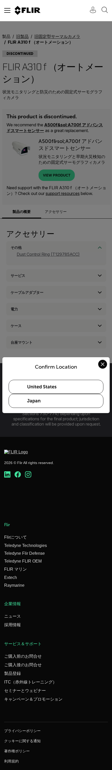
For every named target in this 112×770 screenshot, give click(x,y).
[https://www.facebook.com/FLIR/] (18, 474)
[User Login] (90, 10)
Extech (10, 577)
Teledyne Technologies (25, 545)
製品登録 (12, 673)
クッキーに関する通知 (22, 741)
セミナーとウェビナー (25, 690)
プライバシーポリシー (22, 731)
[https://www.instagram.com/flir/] (28, 474)
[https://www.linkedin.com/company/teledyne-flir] (7, 474)
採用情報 (12, 625)
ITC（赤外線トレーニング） (30, 682)
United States (42, 386)
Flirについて (15, 537)
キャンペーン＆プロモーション (33, 699)
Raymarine (14, 585)
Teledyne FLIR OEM (23, 561)
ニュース (12, 616)
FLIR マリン (15, 569)
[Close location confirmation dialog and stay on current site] (102, 364)
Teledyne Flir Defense (24, 553)
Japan (34, 400)
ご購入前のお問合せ (23, 656)
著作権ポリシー (17, 751)
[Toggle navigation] (7, 10)
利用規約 (11, 761)
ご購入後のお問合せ (23, 665)
